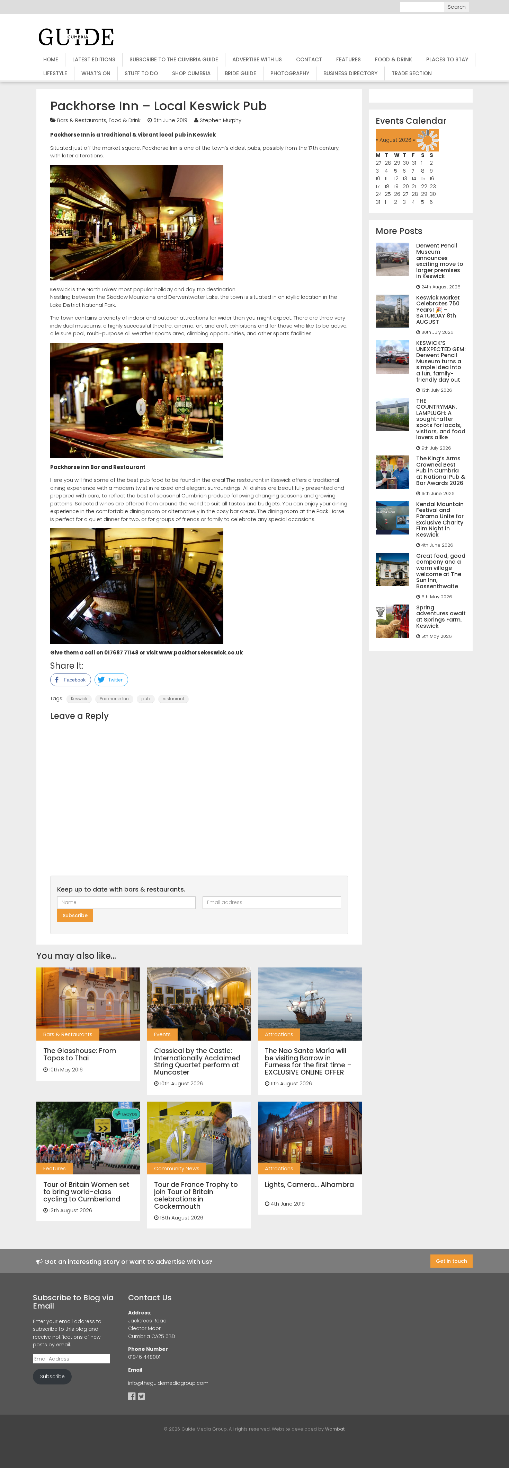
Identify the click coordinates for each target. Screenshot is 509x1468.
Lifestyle (55, 73)
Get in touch (451, 1261)
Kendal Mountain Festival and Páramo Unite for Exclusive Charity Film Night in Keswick (440, 519)
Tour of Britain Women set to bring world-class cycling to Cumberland (86, 1192)
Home (50, 59)
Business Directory (350, 73)
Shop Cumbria (191, 73)
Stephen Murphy (220, 120)
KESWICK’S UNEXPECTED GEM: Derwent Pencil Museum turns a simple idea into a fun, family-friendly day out (441, 361)
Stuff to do (141, 73)
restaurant (173, 699)
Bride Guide (240, 73)
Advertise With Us (257, 59)
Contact (309, 59)
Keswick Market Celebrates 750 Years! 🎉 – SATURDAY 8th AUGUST (438, 310)
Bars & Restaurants (81, 120)
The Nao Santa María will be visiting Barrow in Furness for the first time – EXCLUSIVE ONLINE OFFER (308, 1061)
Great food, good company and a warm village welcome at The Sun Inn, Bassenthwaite (440, 571)
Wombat (335, 1429)
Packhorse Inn (114, 699)
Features (348, 59)
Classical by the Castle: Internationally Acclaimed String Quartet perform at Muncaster (197, 1061)
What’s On (95, 73)
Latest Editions (93, 59)
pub (145, 699)
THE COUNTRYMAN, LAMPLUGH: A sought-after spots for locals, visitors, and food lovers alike (440, 419)
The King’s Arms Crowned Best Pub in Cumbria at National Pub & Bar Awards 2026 (440, 470)
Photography (289, 73)
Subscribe (52, 1376)
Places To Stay (447, 59)
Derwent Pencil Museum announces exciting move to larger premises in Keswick (439, 261)
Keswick (79, 699)
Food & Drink (393, 59)
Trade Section (412, 73)
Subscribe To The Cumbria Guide (174, 59)
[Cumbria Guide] (76, 36)
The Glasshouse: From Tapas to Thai (79, 1054)
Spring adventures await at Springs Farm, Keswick (441, 616)
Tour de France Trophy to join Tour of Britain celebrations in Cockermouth (196, 1195)
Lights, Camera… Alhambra (309, 1184)
